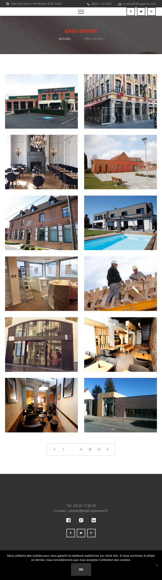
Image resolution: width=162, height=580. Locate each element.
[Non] (157, 565)
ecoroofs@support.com (139, 4)
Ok (81, 569)
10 (99, 449)
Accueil (65, 39)
